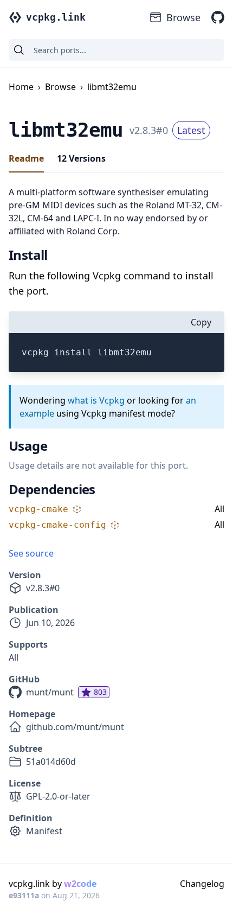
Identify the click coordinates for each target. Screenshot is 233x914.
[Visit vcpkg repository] (217, 17)
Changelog (202, 884)
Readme (26, 158)
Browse (183, 17)
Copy (201, 322)
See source (31, 553)
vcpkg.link (56, 17)
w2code (80, 884)
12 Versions (81, 158)
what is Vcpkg (96, 400)
